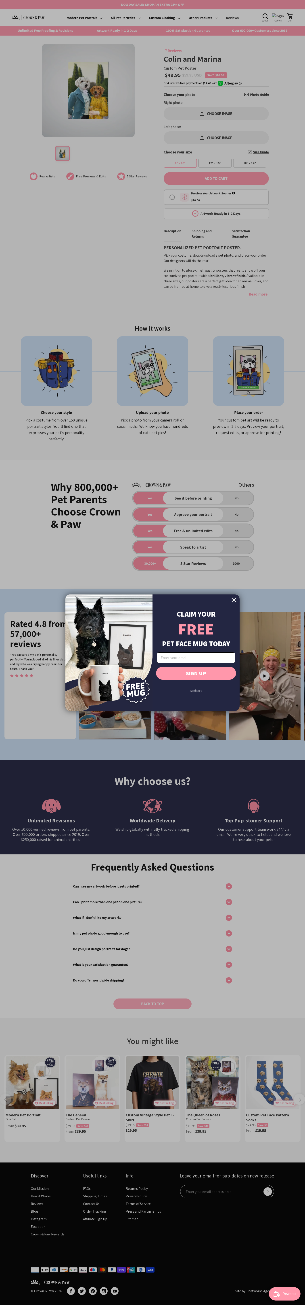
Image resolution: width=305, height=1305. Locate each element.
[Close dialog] (234, 600)
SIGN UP (196, 673)
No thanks (196, 691)
